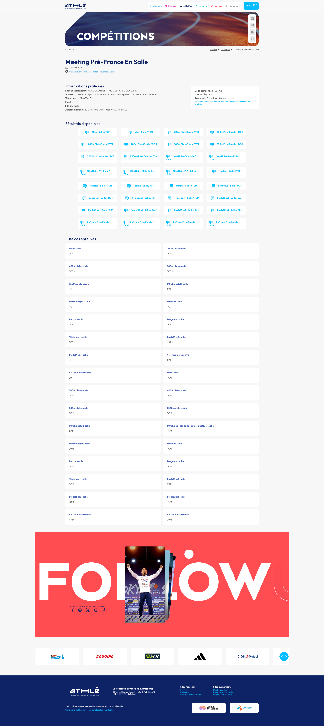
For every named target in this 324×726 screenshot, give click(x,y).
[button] (191, 554)
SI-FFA (183, 690)
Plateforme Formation (190, 694)
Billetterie (157, 6)
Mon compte (234, 6)
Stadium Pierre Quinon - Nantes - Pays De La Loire (91, 71)
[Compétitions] (252, 18)
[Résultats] (252, 25)
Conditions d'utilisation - (76, 710)
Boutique (172, 6)
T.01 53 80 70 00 (119, 694)
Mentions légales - (96, 710)
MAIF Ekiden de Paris (222, 694)
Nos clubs (218, 6)
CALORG (184, 692)
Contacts (108, 710)
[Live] (252, 39)
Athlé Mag (187, 6)
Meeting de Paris (220, 690)
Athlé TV (203, 6)
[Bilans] (252, 32)
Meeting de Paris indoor (224, 692)
